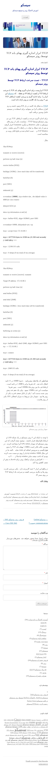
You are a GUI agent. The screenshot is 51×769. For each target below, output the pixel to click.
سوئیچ (45, 648)
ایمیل (45, 583)
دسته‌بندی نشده (42, 642)
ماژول (44, 673)
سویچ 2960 (30, 730)
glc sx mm (22, 722)
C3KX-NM (10, 720)
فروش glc (25, 735)
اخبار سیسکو (41, 657)
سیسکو (25, 5)
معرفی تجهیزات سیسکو (37, 676)
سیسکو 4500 (23, 732)
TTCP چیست (15, 494)
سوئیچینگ (42, 635)
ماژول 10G (25, 744)
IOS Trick (34, 494)
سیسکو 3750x (31, 732)
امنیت (44, 629)
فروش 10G (31, 735)
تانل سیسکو (7, 724)
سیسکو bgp (41, 734)
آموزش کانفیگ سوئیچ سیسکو (35, 724)
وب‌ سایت (44, 593)
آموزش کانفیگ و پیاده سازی (38, 620)
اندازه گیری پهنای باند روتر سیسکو (24, 497)
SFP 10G (45, 722)
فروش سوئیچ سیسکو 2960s (32, 740)
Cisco (17, 719)
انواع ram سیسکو (17, 724)
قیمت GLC (33, 742)
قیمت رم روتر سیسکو (17, 742)
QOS (42, 623)
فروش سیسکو (17, 740)
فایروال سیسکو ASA (37, 670)
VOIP (42, 626)
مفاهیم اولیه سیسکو (39, 638)
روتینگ (44, 632)
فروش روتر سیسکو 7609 (39, 695)
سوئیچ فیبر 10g (38, 730)
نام (46, 573)
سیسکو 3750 (42, 732)
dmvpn (33, 720)
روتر (29, 494)
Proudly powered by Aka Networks (37, 761)
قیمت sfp (27, 742)
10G (5, 720)
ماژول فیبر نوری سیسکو (14, 744)
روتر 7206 (22, 726)
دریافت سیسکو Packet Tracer (37, 701)
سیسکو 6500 (14, 732)
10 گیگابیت (44, 720)
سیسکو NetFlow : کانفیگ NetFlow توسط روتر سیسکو (29, 698)
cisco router (26, 720)
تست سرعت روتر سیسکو (23, 500)
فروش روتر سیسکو (33, 737)
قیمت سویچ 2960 (34, 744)
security (39, 722)
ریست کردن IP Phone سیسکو (37, 704)
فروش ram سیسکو (15, 735)
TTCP (45, 106)
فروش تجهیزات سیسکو (39, 660)
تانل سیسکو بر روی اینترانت (39, 726)
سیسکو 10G (10, 730)
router (32, 722)
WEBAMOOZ (43, 764)
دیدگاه (45, 544)
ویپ (46, 746)
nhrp (27, 722)
